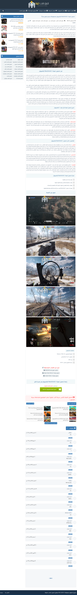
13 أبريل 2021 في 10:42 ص (31, 512)
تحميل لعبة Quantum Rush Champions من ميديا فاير (35, 419)
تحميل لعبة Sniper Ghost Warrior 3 (51, 373)
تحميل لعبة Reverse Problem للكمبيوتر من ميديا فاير (60, 419)
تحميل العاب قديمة (19, 71)
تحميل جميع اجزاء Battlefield (51, 370)
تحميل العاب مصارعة (18, 73)
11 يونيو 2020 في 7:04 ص (31, 440)
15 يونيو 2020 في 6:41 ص (31, 448)
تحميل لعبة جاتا (19, 78)
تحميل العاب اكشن (60, 20)
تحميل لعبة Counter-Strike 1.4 (51, 375)
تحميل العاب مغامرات (7, 73)
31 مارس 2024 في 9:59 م (31, 528)
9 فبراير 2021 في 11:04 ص (31, 480)
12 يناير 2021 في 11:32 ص (31, 472)
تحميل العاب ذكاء (19, 66)
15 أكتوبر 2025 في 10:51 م (31, 553)
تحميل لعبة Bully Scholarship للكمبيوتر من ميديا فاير (36, 414)
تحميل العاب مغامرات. (18, 76)
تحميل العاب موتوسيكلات (9, 76)
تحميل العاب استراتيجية (18, 62)
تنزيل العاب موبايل (8, 78)
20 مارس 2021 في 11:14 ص (31, 488)
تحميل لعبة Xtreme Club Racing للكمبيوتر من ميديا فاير (61, 414)
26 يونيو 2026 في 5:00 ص (31, 560)
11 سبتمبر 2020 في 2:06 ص (31, 464)
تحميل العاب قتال (44, 20)
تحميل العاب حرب (52, 20)
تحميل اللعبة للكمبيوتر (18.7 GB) (49, 389)
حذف (69, 437)
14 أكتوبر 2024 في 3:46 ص (31, 545)
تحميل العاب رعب (8, 66)
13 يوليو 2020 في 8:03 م (30, 456)
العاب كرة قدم (9, 59)
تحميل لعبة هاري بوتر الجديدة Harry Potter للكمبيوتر (35, 408)
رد (71, 437)
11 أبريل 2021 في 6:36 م (30, 496)
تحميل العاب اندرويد (19, 64)
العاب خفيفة (20, 59)
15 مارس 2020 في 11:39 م (31, 432)
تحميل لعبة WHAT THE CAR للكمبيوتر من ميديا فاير (60, 408)
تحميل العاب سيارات (18, 69)
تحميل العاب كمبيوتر (36, 20)
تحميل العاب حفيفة (50, 592)
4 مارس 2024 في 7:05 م (30, 520)
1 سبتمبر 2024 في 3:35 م (31, 537)
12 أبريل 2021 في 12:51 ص (31, 504)
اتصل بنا (7, 592)
